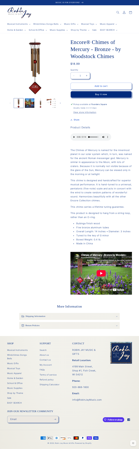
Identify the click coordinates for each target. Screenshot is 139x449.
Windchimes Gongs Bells (17, 357)
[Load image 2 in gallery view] (29, 103)
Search (43, 350)
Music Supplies (15, 388)
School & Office (15, 383)
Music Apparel (14, 373)
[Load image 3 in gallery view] (40, 103)
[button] (18, 24)
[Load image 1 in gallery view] (18, 103)
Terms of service (48, 375)
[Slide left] (10, 103)
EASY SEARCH (14, 403)
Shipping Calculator (49, 384)
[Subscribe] (55, 419)
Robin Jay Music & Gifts (64, 443)
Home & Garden (15, 378)
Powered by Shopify (83, 443)
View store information (84, 112)
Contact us (45, 360)
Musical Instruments (17, 350)
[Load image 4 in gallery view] (51, 103)
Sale (9, 398)
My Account (46, 365)
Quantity (74, 70)
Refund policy (46, 379)
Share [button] (77, 120)
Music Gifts (13, 363)
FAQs (42, 370)
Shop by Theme (15, 393)
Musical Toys (13, 368)
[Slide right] (60, 103)
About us (44, 355)
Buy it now (101, 94)
